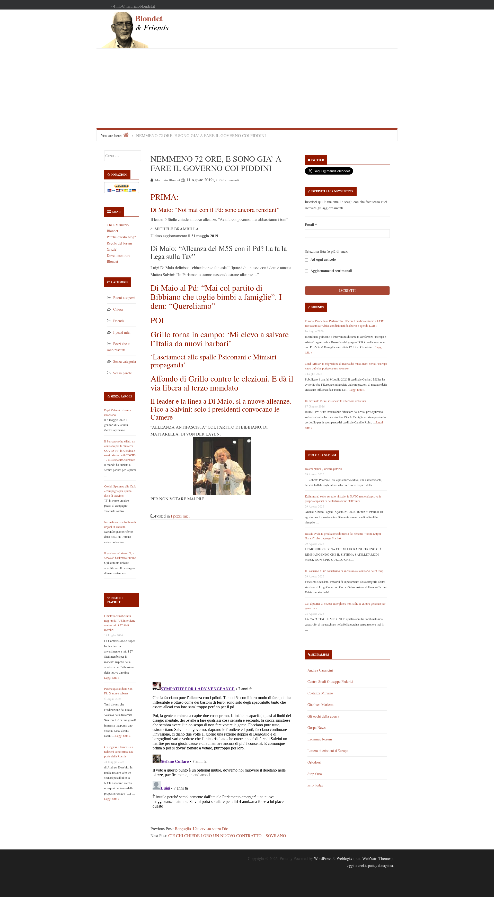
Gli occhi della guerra (323, 716)
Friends (118, 320)
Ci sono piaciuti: (115, 600)
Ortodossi (314, 762)
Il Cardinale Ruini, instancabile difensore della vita (335, 401)
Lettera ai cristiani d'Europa (327, 750)
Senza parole (122, 372)
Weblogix (344, 858)
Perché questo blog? (121, 236)
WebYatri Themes (376, 858)
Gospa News (316, 727)
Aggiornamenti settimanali (331, 271)
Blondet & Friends (152, 22)
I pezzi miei (121, 332)
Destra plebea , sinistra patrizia (323, 469)
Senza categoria (124, 361)
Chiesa (118, 309)
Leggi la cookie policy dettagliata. (370, 865)
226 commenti (229, 180)
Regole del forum (119, 243)
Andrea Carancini (320, 670)
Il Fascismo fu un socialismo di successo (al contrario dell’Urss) (344, 571)
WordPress (322, 858)
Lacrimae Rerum (319, 739)
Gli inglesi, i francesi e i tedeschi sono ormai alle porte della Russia (118, 751)
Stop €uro (314, 773)
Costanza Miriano (320, 693)
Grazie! (112, 249)
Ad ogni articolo (323, 259)
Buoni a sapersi (124, 297)
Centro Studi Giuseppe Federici (330, 681)
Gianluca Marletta (320, 704)
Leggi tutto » (112, 677)
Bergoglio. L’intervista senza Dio (201, 828)
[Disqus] (222, 603)
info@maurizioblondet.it (135, 6)
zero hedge (315, 785)
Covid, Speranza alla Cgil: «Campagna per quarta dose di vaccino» (120, 490)
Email (311, 224)
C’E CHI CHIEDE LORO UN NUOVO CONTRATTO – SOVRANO (227, 835)
